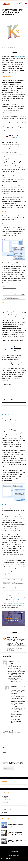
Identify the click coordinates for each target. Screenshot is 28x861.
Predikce (4, 802)
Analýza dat (5, 800)
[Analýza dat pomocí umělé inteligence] (4, 825)
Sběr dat (4, 797)
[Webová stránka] (7, 650)
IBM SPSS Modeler (5, 809)
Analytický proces (5, 796)
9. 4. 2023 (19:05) (15, 661)
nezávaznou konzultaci (19, 603)
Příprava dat (5, 799)
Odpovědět (23, 661)
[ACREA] (7, 3)
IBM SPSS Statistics (19, 56)
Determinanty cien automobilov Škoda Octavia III (17, 841)
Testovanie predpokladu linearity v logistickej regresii (16, 833)
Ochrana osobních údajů (14, 855)
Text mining (4, 812)
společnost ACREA (15, 45)
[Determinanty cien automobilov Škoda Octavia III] (4, 841)
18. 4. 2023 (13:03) (14, 688)
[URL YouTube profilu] (13, 650)
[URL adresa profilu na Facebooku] (9, 650)
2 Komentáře (12, 47)
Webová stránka (6, 757)
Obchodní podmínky (14, 851)
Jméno (4, 747)
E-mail (4, 752)
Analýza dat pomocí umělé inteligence (15, 825)
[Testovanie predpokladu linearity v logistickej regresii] (4, 833)
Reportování (5, 803)
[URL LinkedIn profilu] (11, 650)
